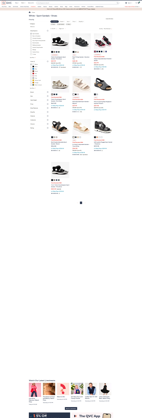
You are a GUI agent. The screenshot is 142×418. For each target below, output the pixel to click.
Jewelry (56, 6)
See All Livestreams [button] (71, 408)
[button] (126, 2)
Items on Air (31, 2)
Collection (33, 120)
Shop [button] (16, 2)
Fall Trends (15, 6)
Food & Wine (90, 6)
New (10, 6)
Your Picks (4, 6)
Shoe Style (33, 30)
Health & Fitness (99, 6)
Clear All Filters (109, 18)
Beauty (50, 6)
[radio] (52, 52)
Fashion (45, 6)
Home (70, 6)
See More (32, 57)
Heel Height (33, 100)
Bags (66, 6)
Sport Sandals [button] (61, 24)
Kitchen (83, 6)
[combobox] (76, 3)
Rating (32, 128)
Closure (32, 124)
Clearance (33, 6)
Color (32, 61)
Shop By (32, 112)
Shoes (61, 6)
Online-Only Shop (24, 6)
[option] (71, 9)
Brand (32, 92)
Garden (39, 6)
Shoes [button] (53, 24)
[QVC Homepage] (29, 12)
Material (32, 116)
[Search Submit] (117, 3)
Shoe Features (34, 108)
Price (31, 104)
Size (31, 96)
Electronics (77, 6)
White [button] (68, 24)
